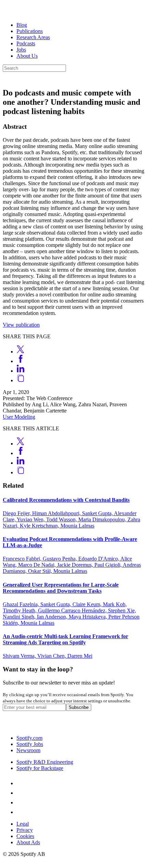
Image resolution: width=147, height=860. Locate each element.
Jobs (21, 50)
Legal (22, 824)
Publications (29, 31)
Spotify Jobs (29, 744)
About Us (27, 56)
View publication (21, 325)
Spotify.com (29, 738)
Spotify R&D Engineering (44, 762)
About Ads (28, 842)
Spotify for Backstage (39, 768)
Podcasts (25, 43)
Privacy (24, 830)
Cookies (25, 836)
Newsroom (28, 750)
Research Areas (33, 37)
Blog (21, 25)
